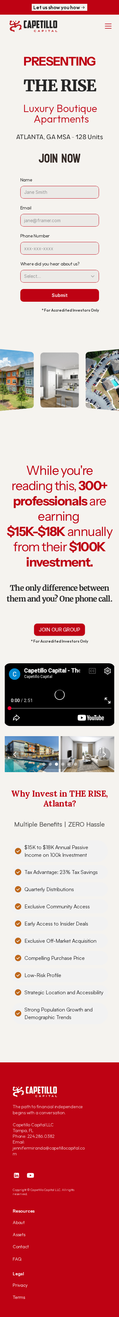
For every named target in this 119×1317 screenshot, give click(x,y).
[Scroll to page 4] (63, 764)
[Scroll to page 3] (56, 764)
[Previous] (15, 754)
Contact (21, 1247)
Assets (19, 1234)
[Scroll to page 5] (69, 764)
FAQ (17, 1259)
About (19, 1222)
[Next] (104, 754)
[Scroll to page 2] (50, 764)
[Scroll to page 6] (76, 764)
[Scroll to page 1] (43, 764)
